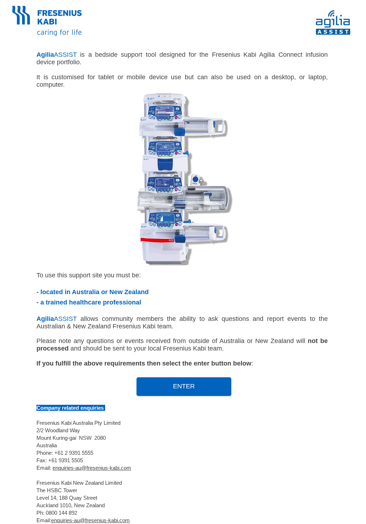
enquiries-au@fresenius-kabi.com (92, 468)
